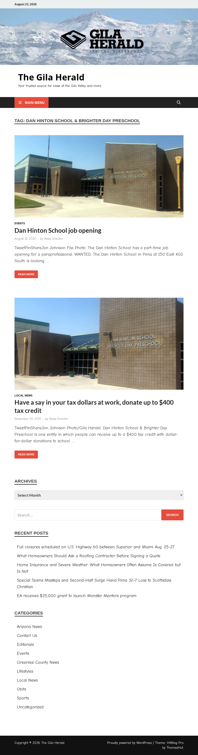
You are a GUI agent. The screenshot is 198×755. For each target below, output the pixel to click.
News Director (53, 238)
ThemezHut (175, 748)
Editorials (25, 644)
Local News (23, 395)
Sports (23, 698)
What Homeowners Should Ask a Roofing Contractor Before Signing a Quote (88, 555)
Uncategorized (30, 707)
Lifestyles (25, 671)
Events (19, 223)
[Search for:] (99, 514)
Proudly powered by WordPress (129, 743)
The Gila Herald (51, 77)
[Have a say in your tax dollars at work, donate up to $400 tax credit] (99, 345)
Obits (21, 689)
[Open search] (178, 102)
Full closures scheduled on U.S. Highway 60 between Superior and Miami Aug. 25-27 (96, 547)
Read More (24, 273)
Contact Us (27, 635)
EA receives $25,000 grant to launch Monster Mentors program (76, 595)
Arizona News (29, 626)
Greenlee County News (38, 662)
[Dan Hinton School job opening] (99, 177)
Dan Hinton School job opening (57, 230)
